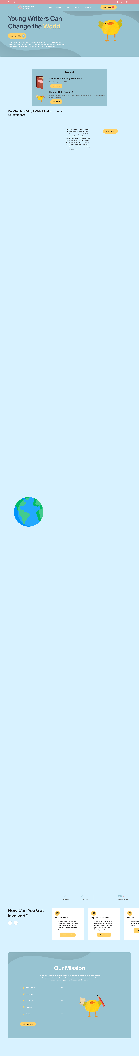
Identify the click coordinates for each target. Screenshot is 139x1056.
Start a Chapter (67, 935)
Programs (88, 7)
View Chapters (110, 131)
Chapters (59, 7)
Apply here (56, 86)
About (51, 7)
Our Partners (104, 935)
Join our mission (28, 1024)
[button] (68, 7)
